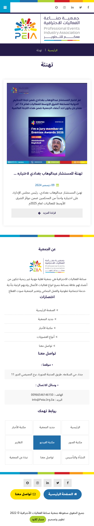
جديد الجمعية (45, 319)
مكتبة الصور (75, 442)
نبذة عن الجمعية (19, 457)
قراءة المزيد (49, 213)
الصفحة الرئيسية (45, 310)
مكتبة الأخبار (46, 328)
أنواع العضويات (46, 337)
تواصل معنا (45, 346)
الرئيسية (52, 50)
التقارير (19, 442)
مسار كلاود (38, 519)
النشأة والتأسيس (75, 457)
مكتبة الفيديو (47, 442)
